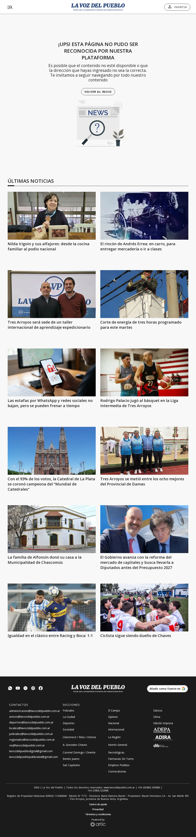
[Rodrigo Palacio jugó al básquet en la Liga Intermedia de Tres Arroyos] (144, 372)
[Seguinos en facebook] (41, 688)
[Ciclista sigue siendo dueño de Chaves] (144, 607)
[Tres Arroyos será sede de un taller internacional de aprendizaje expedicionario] (52, 294)
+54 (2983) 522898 (98, 790)
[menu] (35, 7)
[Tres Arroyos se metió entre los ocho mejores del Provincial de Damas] (144, 451)
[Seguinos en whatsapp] (10, 688)
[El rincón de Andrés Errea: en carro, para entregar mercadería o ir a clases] (144, 216)
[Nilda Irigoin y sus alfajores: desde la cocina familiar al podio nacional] (52, 216)
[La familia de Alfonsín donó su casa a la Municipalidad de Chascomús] (52, 529)
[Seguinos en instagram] (33, 688)
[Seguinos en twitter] (25, 688)
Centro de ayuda (98, 804)
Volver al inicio (98, 91)
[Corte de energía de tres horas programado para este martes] (144, 294)
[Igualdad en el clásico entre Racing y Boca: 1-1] (52, 607)
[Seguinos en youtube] (18, 688)
